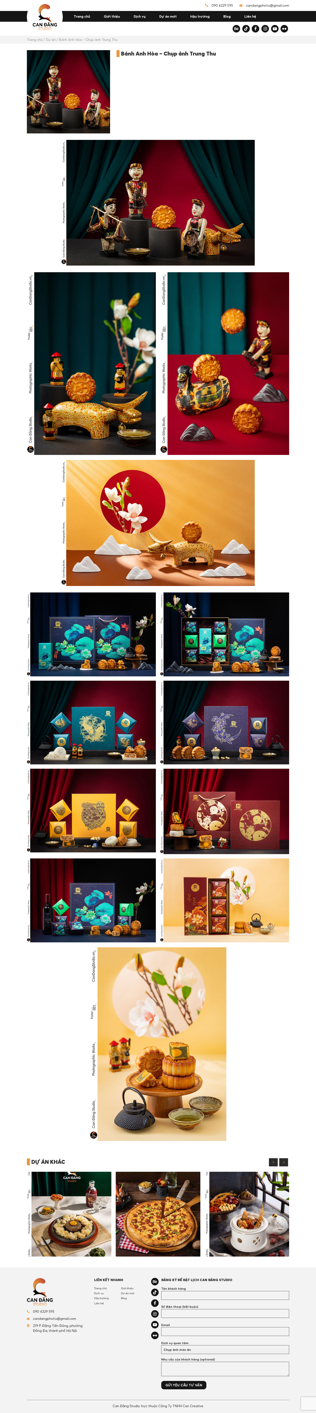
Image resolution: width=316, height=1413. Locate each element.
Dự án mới (167, 16)
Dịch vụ (140, 16)
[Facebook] (255, 28)
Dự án (51, 39)
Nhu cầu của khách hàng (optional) (188, 1359)
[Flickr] (284, 28)
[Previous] (273, 1162)
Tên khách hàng (173, 1289)
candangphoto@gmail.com (267, 5)
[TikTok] (246, 28)
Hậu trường (200, 16)
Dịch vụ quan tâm (175, 1343)
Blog (227, 16)
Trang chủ (82, 16)
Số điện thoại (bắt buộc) (179, 1307)
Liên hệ (250, 16)
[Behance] (236, 28)
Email (165, 1325)
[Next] (283, 1162)
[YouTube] (275, 28)
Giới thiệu (112, 16)
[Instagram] (265, 28)
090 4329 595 (222, 5)
